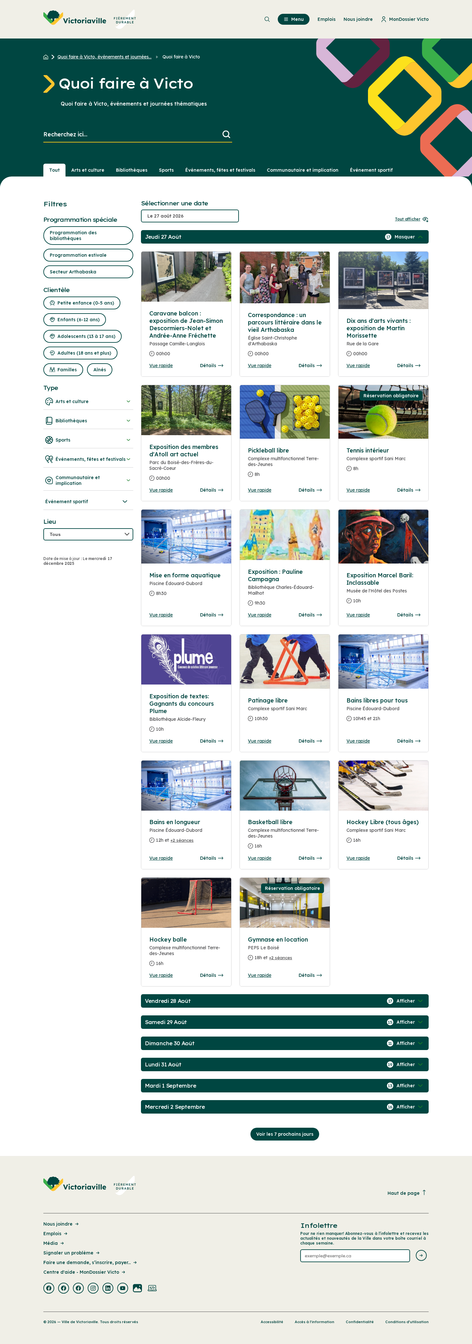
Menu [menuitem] (297, 19)
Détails (208, 365)
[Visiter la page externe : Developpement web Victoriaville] (152, 1289)
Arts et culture (87, 170)
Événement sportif (371, 170)
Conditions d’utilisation (407, 1322)
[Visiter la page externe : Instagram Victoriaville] (93, 1289)
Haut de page (404, 1193)
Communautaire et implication (302, 170)
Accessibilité (272, 1322)
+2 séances (182, 840)
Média (50, 1243)
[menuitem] (89, 19)
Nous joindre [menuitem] (358, 19)
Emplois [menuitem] (327, 19)
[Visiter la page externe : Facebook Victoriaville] (48, 1289)
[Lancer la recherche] (226, 134)
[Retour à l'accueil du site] (47, 57)
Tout (54, 170)
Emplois (52, 1233)
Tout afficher (407, 219)
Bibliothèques (131, 170)
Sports (166, 170)
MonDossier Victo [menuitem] (409, 19)
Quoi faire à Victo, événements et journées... (104, 57)
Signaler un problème (68, 1253)
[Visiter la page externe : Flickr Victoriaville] (137, 1289)
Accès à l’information (314, 1322)
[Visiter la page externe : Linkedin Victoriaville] (107, 1289)
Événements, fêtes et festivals (220, 170)
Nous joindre (58, 1224)
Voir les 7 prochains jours (284, 1134)
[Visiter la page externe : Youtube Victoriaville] (122, 1289)
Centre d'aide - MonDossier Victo (81, 1272)
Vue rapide (161, 365)
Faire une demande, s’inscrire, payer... (87, 1262)
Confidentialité (360, 1322)
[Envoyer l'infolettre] (421, 1256)
